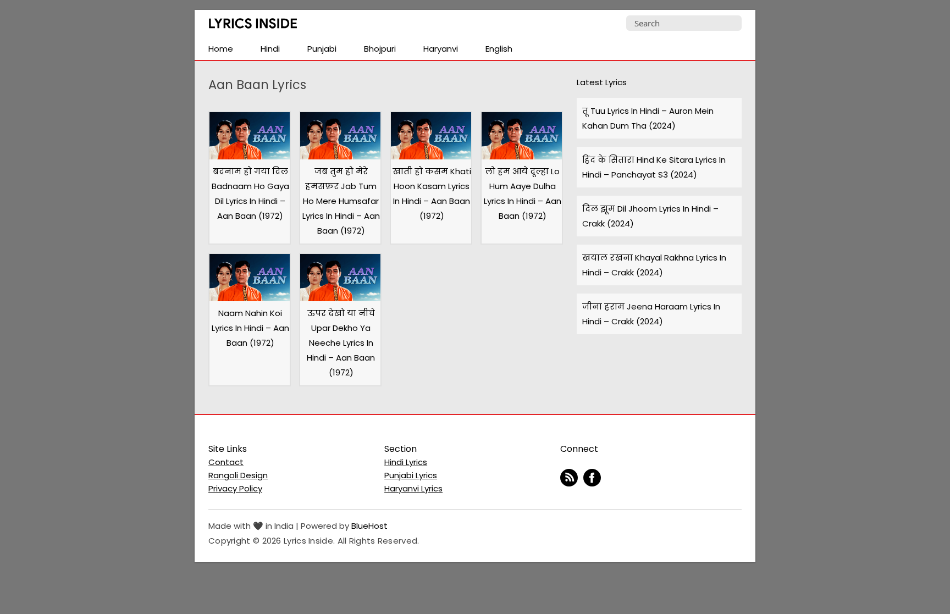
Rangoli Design (238, 475)
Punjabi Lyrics (410, 475)
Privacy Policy (235, 488)
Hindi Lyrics (405, 462)
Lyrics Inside (252, 25)
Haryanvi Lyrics (413, 488)
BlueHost (369, 526)
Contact (226, 462)
